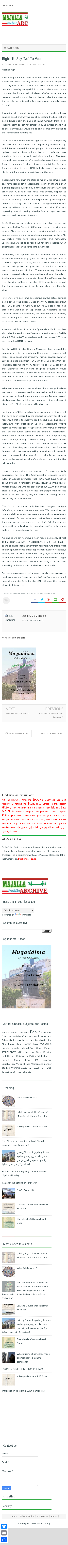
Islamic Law (58, 807)
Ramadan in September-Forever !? (19, 1182)
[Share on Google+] (48, 599)
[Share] (4, 1539)
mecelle (20, 811)
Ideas (41, 807)
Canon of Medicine (11, 1036)
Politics (20, 815)
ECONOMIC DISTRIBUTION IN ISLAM (22, 1368)
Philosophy (9, 815)
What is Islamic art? (27, 1097)
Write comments (51, 733)
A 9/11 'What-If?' (25, 1189)
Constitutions (19, 803)
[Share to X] (41, 599)
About (54, 1516)
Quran (39, 815)
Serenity (40, 819)
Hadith (54, 803)
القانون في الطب (42, 827)
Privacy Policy (27, 1516)
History (6, 807)
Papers (62, 811)
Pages (9, 5)
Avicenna (26, 799)
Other (53, 811)
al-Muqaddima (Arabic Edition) (32, 1126)
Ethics (46, 803)
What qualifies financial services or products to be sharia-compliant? (33, 1357)
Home (14, 1516)
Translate (26, 914)
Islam (47, 808)
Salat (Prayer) (28, 819)
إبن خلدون (26, 827)
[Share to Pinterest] (62, 599)
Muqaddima (42, 811)
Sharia (49, 819)
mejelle (29, 811)
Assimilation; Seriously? (17, 713)
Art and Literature (11, 800)
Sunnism (6, 823)
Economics (34, 803)
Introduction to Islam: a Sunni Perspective (24, 1390)
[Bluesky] (4, 1526)
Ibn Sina (31, 807)
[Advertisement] (35, 873)
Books (38, 799)
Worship (15, 827)
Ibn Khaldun (19, 807)
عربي (63, 827)
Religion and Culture (54, 815)
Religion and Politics (11, 819)
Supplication (18, 823)
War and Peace (34, 823)
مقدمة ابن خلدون (9, 831)
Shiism (56, 819)
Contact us (42, 1516)
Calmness (50, 799)
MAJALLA (8, 811)
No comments (39, 64)
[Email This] (55, 599)
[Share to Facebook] (34, 599)
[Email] (4, 1533)
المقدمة (55, 827)
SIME (63, 819)
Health (62, 803)
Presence (30, 815)
